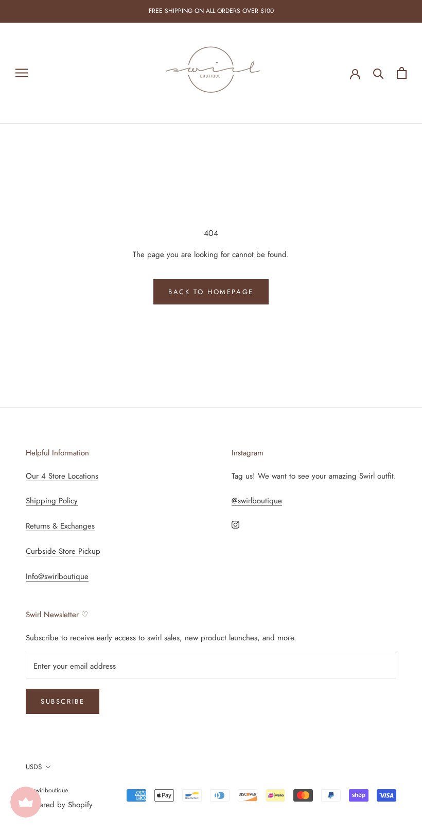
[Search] (378, 72)
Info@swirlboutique (57, 576)
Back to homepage (211, 292)
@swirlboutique (257, 500)
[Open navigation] (21, 73)
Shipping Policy (52, 500)
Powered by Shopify (59, 804)
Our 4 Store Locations (62, 476)
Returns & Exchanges (60, 526)
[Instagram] (235, 524)
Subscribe (62, 701)
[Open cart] (402, 73)
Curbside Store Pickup (63, 551)
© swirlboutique (47, 790)
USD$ (34, 767)
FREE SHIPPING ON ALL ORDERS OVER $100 (211, 10)
